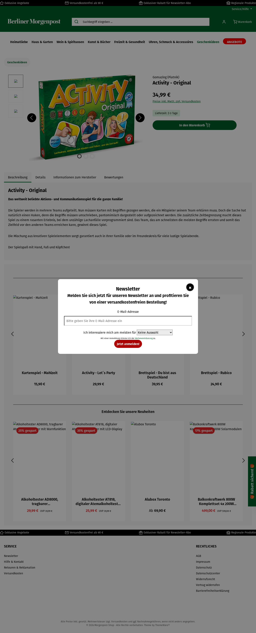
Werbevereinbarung (144, 338)
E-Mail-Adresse (128, 311)
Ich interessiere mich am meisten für (109, 332)
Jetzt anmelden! (128, 343)
